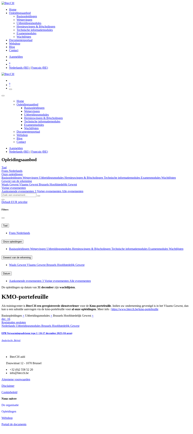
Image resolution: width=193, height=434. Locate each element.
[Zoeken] (38, 195)
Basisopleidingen (12, 177)
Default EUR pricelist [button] (14, 202)
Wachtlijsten (168, 177)
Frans (5, 170)
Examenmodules (151, 177)
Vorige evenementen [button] (14, 187)
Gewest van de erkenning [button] (17, 181)
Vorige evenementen (49, 191)
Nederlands (15, 170)
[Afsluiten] (3, 95)
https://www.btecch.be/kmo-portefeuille (134, 309)
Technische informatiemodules (122, 177)
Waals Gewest (10, 184)
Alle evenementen (72, 191)
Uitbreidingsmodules (51, 177)
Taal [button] (4, 167)
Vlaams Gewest (29, 184)
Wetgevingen (31, 177)
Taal (5, 225)
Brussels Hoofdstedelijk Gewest (58, 184)
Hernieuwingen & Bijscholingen (84, 177)
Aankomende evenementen (19, 191)
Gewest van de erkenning (17, 257)
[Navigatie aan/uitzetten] (10, 89)
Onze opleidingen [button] (12, 174)
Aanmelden (16, 56)
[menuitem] (12, 9)
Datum (6, 273)
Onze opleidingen (12, 241)
